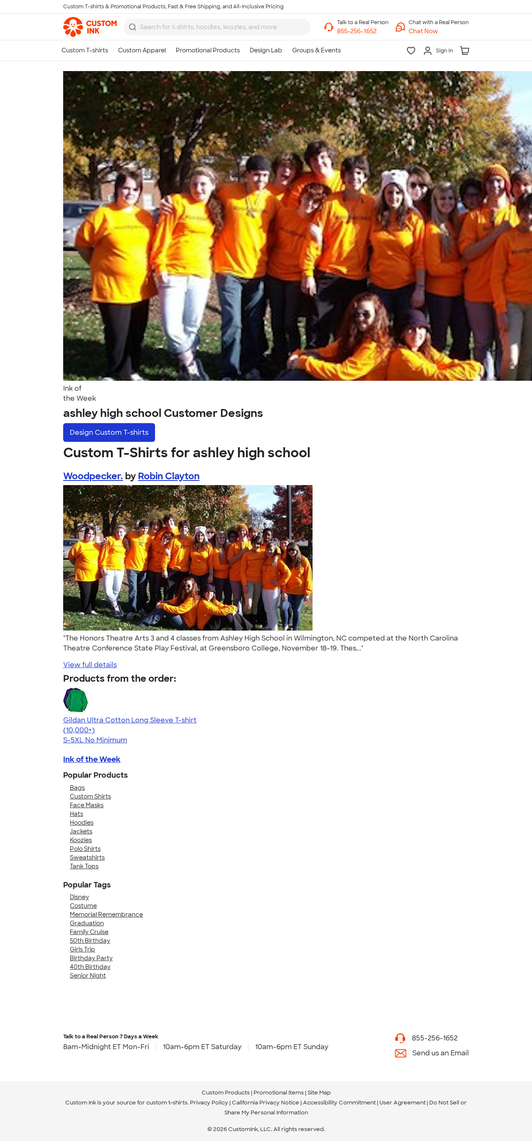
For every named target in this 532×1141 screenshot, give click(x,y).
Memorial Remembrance (106, 914)
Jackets (81, 831)
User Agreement (402, 1102)
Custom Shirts (90, 796)
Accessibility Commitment (339, 1102)
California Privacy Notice (265, 1102)
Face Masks (86, 805)
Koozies (81, 840)
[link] (90, 27)
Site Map (319, 1092)
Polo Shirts (85, 849)
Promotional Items (279, 1092)
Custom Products (226, 1092)
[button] (439, 31)
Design (109, 432)
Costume (83, 905)
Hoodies (82, 822)
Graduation (87, 923)
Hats (76, 814)
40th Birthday (90, 967)
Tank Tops (84, 866)
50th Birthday (90, 940)
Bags (77, 787)
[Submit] (132, 27)
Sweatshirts (87, 857)
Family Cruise (89, 932)
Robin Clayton (169, 476)
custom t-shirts (166, 1102)
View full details (90, 664)
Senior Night (88, 975)
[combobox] (216, 27)
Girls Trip (82, 949)
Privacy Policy (209, 1102)
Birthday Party (91, 958)
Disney (79, 897)
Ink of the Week (92, 759)
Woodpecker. (93, 476)
